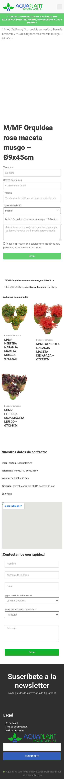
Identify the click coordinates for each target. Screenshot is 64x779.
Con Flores (52, 287)
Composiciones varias (37, 29)
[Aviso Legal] (32, 723)
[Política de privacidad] (32, 727)
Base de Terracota (37, 287)
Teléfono (7, 192)
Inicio (5, 29)
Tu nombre (8, 167)
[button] (59, 6)
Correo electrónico (12, 180)
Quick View (14, 330)
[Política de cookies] (32, 730)
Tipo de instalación (12, 205)
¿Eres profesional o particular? (20, 609)
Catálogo (16, 29)
